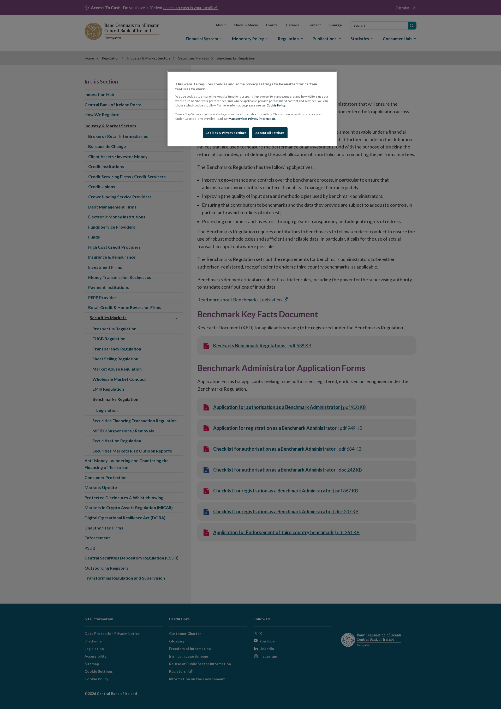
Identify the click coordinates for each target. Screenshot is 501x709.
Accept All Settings (269, 132)
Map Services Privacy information (252, 118)
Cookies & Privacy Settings (226, 132)
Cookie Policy (276, 105)
